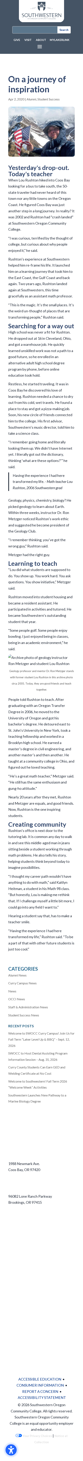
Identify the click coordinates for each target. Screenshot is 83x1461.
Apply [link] (12, 1222)
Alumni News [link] (17, 975)
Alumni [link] (31, 99)
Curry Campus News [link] (22, 983)
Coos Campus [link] (19, 1156)
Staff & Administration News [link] (28, 1007)
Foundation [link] (17, 1278)
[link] (41, 21)
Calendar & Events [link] (22, 1300)
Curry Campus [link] (19, 1189)
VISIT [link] (28, 40)
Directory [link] (16, 1318)
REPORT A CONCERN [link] (40, 1391)
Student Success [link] (48, 99)
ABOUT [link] (41, 40)
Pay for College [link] (20, 1248)
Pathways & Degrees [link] (25, 1230)
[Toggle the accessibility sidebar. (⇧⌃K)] (11, 1450)
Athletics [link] (15, 1261)
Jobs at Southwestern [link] (25, 1287)
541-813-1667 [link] (19, 1208)
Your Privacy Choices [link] (37, 1436)
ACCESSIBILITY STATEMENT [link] (42, 1397)
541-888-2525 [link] (19, 1176)
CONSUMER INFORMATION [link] (40, 1385)
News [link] (12, 991)
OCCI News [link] (16, 999)
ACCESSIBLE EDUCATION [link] (39, 1379)
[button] (39, 46)
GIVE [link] (16, 40)
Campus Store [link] (19, 1270)
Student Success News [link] (23, 1015)
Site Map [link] (15, 1326)
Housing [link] (15, 1239)
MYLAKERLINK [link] (60, 40)
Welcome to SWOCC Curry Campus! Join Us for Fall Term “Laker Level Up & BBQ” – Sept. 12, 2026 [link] (41, 1039)
